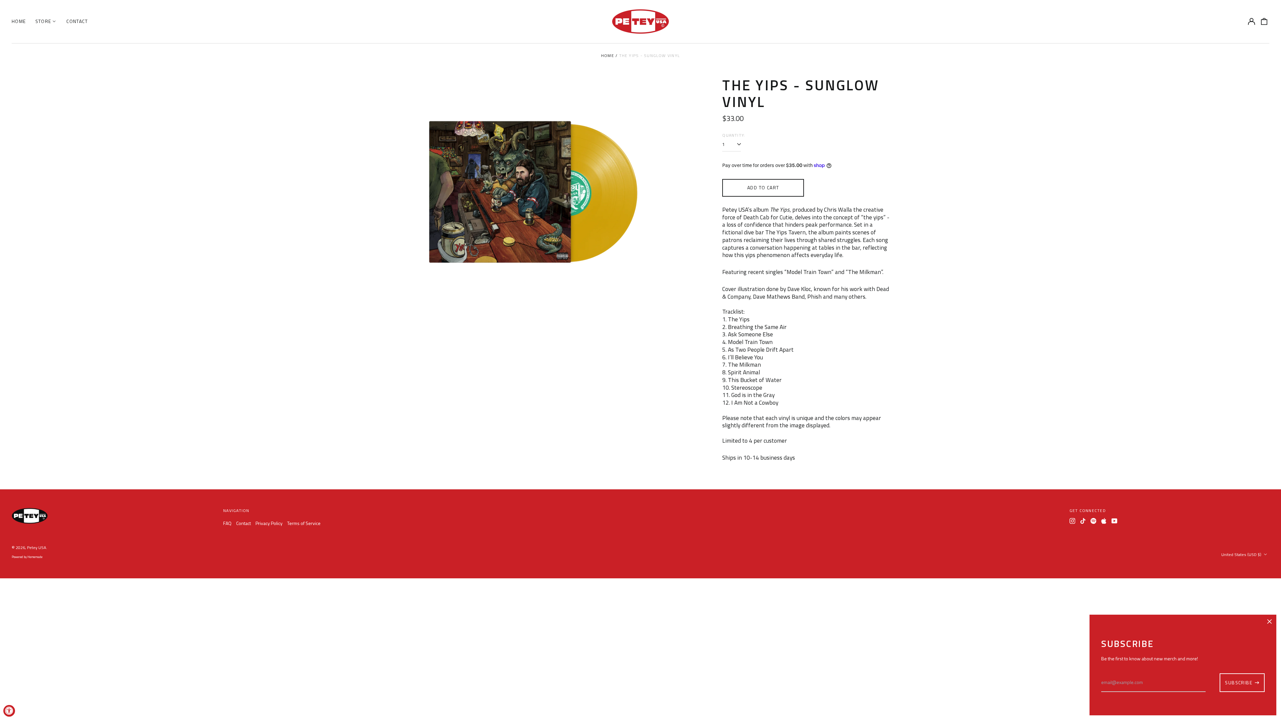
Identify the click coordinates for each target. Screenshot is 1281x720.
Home (19, 21)
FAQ (227, 523)
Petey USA (36, 547)
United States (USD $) (1241, 554)
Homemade (34, 557)
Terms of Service (304, 523)
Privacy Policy (269, 523)
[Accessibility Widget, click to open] (9, 711)
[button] (1264, 21)
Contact (77, 21)
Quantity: (733, 135)
